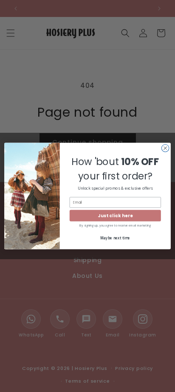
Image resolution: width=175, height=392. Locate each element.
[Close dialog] (165, 148)
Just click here (115, 215)
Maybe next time (115, 237)
